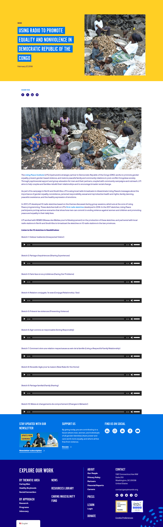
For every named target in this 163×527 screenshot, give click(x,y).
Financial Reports (95, 485)
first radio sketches (75, 207)
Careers (91, 489)
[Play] (24, 244)
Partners (91, 481)
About (91, 469)
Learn (91, 505)
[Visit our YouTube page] (137, 430)
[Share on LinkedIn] (32, 94)
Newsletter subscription (30, 450)
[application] (81, 244)
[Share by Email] (37, 94)
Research (23, 503)
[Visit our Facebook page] (130, 430)
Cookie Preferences (124, 517)
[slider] (137, 244)
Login (90, 508)
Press (91, 497)
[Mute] (132, 244)
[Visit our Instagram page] (114, 430)
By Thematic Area (29, 480)
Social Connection (27, 492)
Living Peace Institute (34, 174)
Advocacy (24, 511)
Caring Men (24, 484)
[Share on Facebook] (22, 94)
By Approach (26, 499)
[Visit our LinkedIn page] (107, 430)
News (54, 480)
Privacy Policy (93, 477)
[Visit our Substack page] (122, 430)
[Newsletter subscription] (38, 439)
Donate (65, 446)
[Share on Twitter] (27, 94)
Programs (24, 507)
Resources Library (62, 488)
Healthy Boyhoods (28, 488)
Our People (92, 473)
